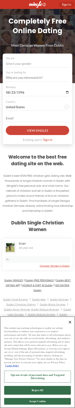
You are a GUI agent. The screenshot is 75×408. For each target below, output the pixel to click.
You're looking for (16, 72)
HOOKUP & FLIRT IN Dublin (37, 285)
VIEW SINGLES (37, 130)
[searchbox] (35, 77)
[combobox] (37, 64)
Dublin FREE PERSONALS (39, 280)
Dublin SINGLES (13, 280)
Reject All (37, 390)
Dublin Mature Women (45, 309)
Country (10, 101)
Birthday (11, 87)
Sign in (66, 4)
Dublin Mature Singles (41, 314)
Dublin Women (59, 299)
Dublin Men (39, 299)
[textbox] (37, 63)
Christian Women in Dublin (55, 266)
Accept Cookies (37, 401)
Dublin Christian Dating (21, 304)
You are (10, 58)
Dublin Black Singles (52, 304)
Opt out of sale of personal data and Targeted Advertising (38, 376)
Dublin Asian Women (17, 309)
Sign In (47, 139)
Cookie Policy (12, 365)
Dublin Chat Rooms (15, 299)
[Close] (70, 322)
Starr (22, 244)
